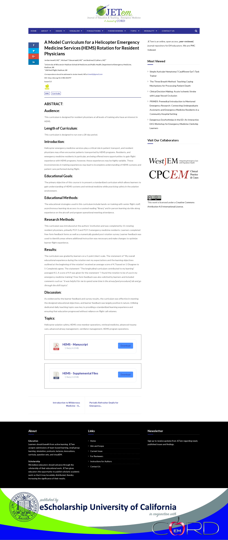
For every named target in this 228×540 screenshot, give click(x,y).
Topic (133, 31)
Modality (149, 31)
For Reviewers (115, 31)
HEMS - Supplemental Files (80, 373)
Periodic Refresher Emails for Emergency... (103, 404)
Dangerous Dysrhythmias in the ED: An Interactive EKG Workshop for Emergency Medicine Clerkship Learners (174, 123)
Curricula (56, 93)
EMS (47, 93)
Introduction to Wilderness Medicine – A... (66, 404)
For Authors (94, 31)
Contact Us (168, 31)
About (44, 31)
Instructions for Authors (101, 461)
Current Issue (96, 451)
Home (33, 31)
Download (125, 345)
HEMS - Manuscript (75, 344)
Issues (59, 31)
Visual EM (74, 31)
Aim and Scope (97, 446)
